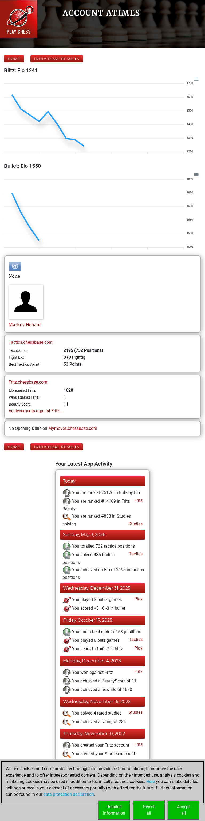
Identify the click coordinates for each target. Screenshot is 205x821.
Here (150, 781)
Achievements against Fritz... (36, 410)
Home (14, 59)
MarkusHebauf (25, 324)
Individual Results (56, 59)
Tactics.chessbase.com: (31, 342)
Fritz (138, 500)
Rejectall (149, 810)
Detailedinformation (114, 810)
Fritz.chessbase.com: (28, 382)
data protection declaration (68, 794)
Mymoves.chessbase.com (72, 428)
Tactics (135, 553)
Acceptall (183, 810)
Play (138, 598)
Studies (135, 523)
